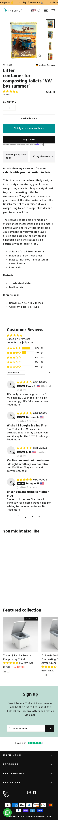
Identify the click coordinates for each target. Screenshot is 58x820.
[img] (24, 382)
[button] (10, 91)
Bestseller (11, 782)
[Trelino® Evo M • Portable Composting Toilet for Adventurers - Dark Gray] (46, 675)
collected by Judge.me (20, 342)
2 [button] (25, 516)
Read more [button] (13, 404)
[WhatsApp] (7, 812)
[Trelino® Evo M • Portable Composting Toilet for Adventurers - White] (43, 675)
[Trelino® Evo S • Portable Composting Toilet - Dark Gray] (5, 671)
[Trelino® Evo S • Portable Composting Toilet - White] (8, 671)
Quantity (9, 102)
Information (14, 773)
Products (10, 764)
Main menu (12, 755)
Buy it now (29, 139)
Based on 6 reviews (18, 339)
